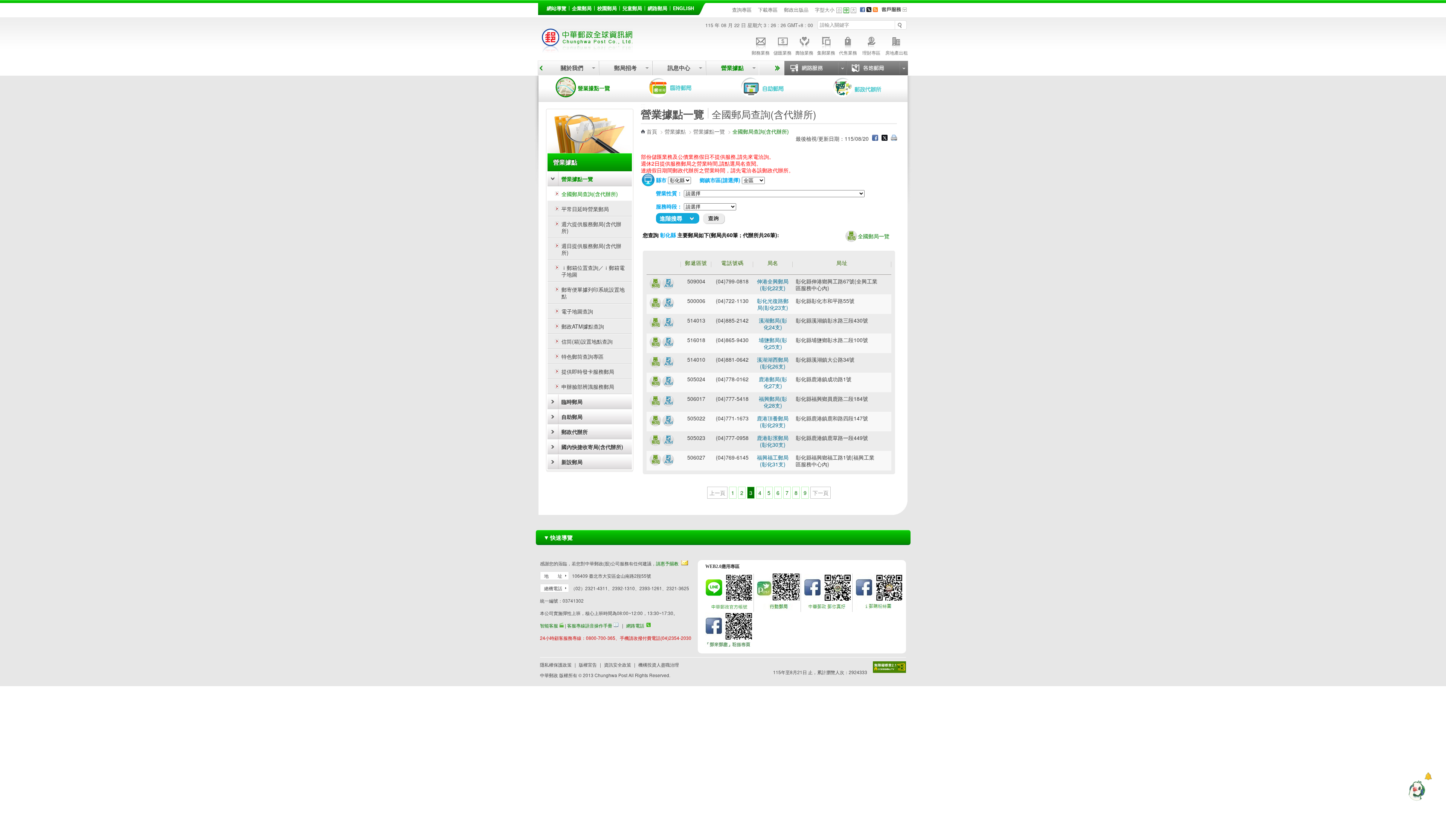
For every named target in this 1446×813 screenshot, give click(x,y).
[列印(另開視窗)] (894, 138)
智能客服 (549, 625)
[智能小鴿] (1416, 790)
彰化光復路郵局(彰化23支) (773, 304)
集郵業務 (826, 52)
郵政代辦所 (865, 87)
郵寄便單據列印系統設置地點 (593, 293)
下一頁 (820, 492)
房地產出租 (896, 52)
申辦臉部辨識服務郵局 (587, 386)
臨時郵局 (680, 87)
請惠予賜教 (667, 563)
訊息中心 (679, 68)
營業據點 (732, 68)
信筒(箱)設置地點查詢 (587, 341)
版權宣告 (588, 664)
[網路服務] (815, 68)
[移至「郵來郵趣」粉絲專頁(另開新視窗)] (728, 647)
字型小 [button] (839, 10)
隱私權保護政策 (556, 664)
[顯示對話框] (1428, 776)
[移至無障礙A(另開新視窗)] (889, 667)
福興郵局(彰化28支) (773, 402)
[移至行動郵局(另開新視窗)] (778, 608)
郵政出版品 (796, 9)
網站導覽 (556, 8)
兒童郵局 (632, 8)
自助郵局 (773, 87)
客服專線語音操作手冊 (589, 625)
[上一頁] (541, 68)
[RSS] (875, 10)
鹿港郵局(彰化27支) (773, 382)
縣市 (661, 180)
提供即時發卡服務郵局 (587, 371)
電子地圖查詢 (577, 311)
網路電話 (635, 625)
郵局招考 (625, 68)
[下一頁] (776, 68)
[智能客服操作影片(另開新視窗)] (561, 625)
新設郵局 (572, 462)
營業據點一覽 (588, 87)
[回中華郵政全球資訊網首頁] (587, 49)
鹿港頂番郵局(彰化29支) (773, 421)
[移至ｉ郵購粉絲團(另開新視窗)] (879, 608)
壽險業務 (804, 52)
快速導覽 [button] (558, 537)
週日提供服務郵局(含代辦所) (591, 249)
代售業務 (848, 52)
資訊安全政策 (617, 664)
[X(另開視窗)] (868, 10)
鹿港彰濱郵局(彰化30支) (773, 441)
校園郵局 (607, 8)
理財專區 (871, 52)
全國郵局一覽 (873, 236)
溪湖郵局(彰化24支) (773, 324)
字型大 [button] (853, 10)
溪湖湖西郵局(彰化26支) (773, 363)
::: (542, 7)
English (683, 8)
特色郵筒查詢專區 (582, 356)
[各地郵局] (877, 68)
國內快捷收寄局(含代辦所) (592, 447)
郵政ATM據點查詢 (582, 326)
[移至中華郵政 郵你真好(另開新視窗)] (827, 608)
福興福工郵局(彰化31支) (773, 461)
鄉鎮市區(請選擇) (720, 180)
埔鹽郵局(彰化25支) (773, 343)
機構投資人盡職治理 (658, 664)
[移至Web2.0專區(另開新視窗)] (728, 608)
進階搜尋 (671, 218)
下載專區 (768, 9)
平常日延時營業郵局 (585, 209)
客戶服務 (897, 12)
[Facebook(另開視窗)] (862, 10)
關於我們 (572, 68)
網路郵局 (657, 8)
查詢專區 (742, 9)
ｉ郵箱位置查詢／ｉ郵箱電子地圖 (593, 271)
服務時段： (669, 206)
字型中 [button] (846, 10)
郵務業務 (761, 52)
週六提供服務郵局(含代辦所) (591, 227)
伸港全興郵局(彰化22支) (773, 284)
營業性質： (669, 193)
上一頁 (717, 492)
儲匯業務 (782, 52)
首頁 (652, 131)
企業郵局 (582, 8)
